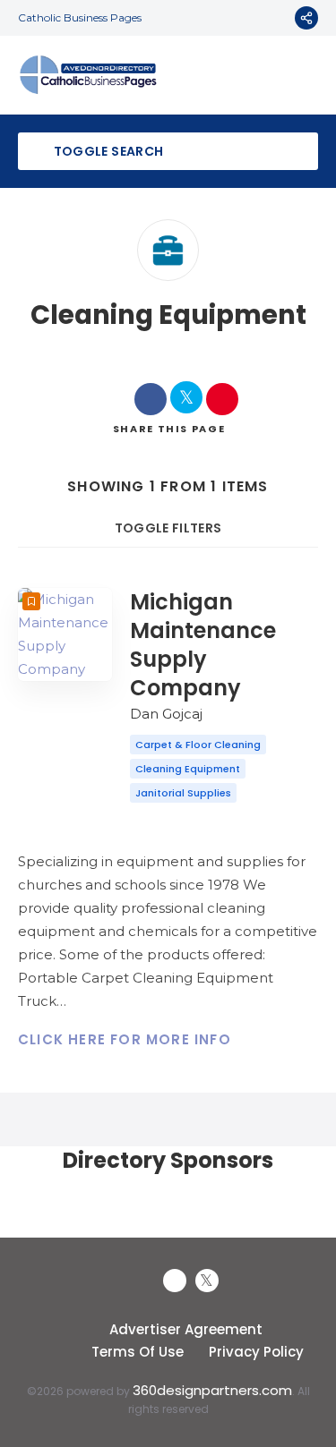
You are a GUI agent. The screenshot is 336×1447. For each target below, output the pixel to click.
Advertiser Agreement (186, 1329)
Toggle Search (106, 151)
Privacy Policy (256, 1351)
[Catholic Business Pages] (88, 75)
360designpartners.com (212, 1390)
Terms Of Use (137, 1351)
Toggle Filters (168, 528)
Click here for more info (124, 1039)
